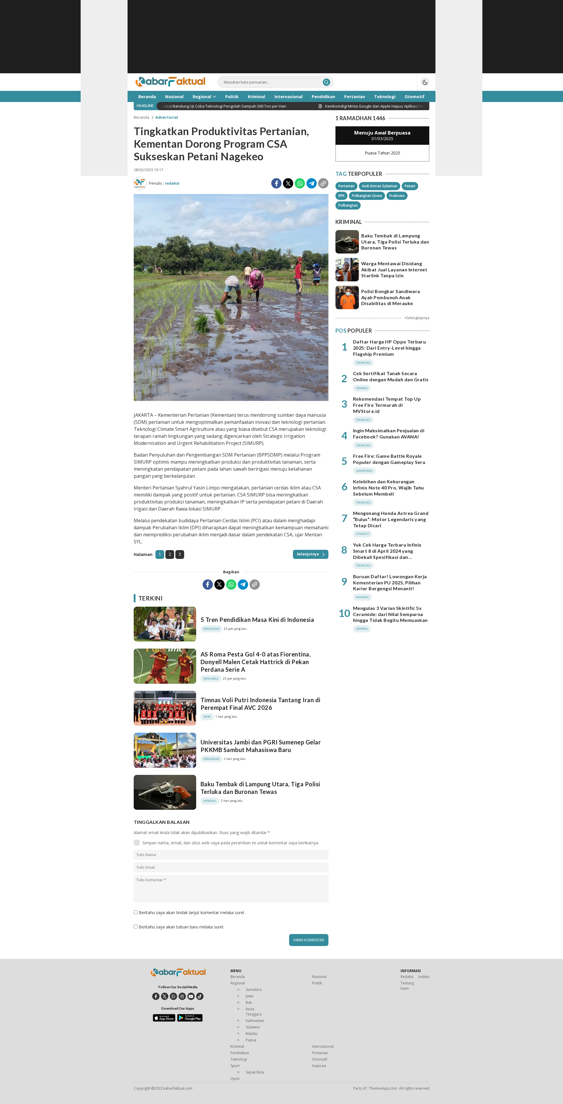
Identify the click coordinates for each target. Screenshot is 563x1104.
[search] (326, 82)
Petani (410, 185)
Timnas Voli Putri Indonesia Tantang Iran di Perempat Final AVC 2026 (260, 703)
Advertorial (166, 117)
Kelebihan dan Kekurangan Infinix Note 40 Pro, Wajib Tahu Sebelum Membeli (388, 487)
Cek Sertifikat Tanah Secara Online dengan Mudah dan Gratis (390, 376)
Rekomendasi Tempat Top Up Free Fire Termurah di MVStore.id (387, 405)
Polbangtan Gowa (367, 195)
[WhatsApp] (300, 183)
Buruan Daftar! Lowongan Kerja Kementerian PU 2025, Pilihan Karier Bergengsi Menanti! (390, 582)
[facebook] (156, 996)
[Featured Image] (231, 399)
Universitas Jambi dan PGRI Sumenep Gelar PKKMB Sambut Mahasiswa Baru (261, 746)
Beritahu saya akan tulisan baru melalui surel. (181, 927)
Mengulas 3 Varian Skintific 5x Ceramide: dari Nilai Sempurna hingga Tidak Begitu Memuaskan (390, 614)
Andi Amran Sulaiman (379, 185)
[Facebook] (276, 183)
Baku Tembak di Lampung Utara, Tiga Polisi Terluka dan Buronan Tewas (260, 787)
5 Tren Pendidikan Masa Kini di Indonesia (257, 619)
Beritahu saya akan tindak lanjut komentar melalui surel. (192, 912)
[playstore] (190, 1020)
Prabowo (397, 195)
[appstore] (164, 1020)
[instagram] (182, 996)
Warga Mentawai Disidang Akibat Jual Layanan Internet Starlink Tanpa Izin (394, 269)
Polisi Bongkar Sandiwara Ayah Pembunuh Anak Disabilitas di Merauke (390, 297)
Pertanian (346, 185)
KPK (341, 195)
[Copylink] (323, 183)
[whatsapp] (173, 996)
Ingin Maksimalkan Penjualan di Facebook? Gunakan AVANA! (388, 433)
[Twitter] (288, 183)
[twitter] (164, 996)
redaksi (172, 183)
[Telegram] (311, 183)
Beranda (141, 117)
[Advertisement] (281, 41)
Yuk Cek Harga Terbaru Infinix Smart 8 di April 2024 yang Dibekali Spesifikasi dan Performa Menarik (387, 554)
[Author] (140, 183)
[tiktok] (200, 996)
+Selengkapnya (416, 317)
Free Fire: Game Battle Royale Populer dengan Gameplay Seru (389, 459)
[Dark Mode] (424, 82)
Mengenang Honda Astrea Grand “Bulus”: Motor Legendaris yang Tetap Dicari (390, 519)
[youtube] (191, 996)
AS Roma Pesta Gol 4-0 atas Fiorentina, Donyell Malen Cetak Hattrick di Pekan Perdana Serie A (256, 662)
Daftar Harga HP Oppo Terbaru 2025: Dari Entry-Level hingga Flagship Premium (389, 348)
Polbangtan (348, 205)
